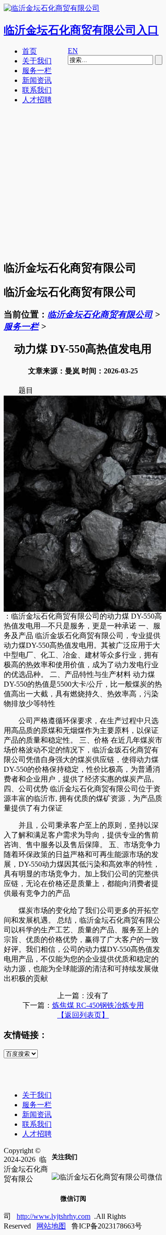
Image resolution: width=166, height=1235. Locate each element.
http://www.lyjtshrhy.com (53, 1216)
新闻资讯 (37, 80)
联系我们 (37, 90)
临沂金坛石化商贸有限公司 (100, 314)
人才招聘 (37, 100)
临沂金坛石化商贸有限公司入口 (81, 30)
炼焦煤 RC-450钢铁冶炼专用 (98, 1005)
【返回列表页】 (83, 1015)
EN (73, 51)
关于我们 (37, 61)
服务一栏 (37, 70)
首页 (29, 51)
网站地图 (51, 1226)
